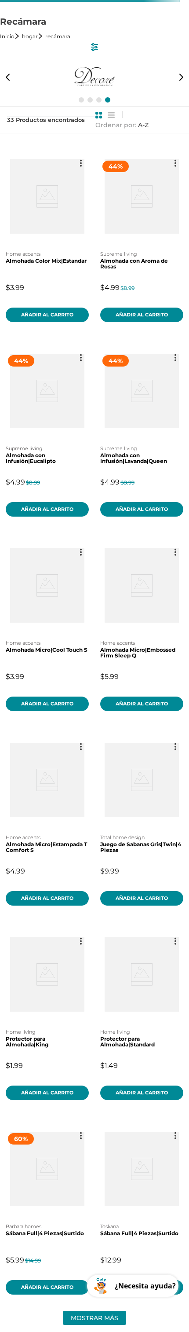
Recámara (57, 36)
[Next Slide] (181, 77)
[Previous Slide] (8, 77)
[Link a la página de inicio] (10, 36)
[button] (81, 100)
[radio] (98, 115)
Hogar (30, 36)
